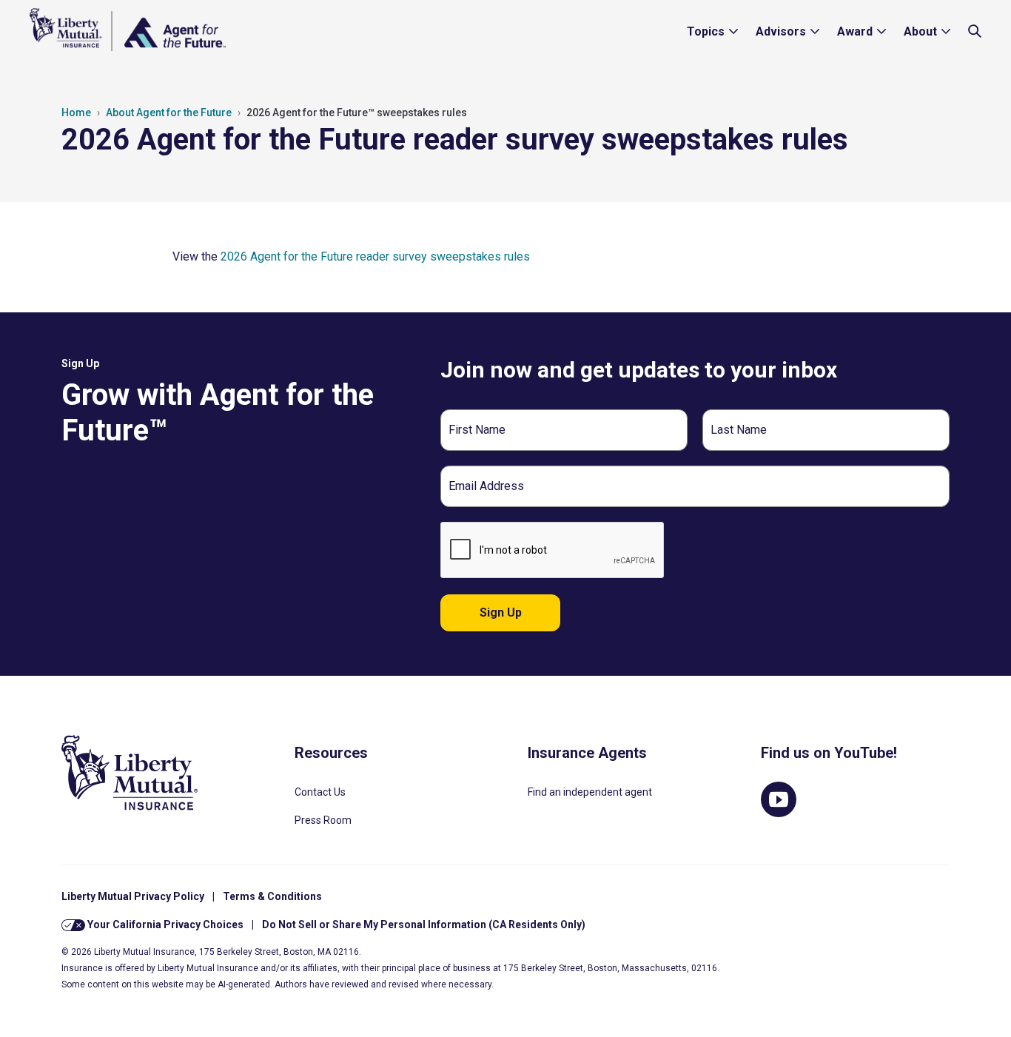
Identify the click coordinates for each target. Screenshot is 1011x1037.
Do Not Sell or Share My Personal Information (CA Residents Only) (423, 924)
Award (855, 31)
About (920, 31)
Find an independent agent (590, 792)
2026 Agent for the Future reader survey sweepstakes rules (377, 256)
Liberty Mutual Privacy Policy (132, 896)
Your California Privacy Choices (164, 924)
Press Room (323, 820)
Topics (706, 31)
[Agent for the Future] (128, 29)
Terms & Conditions (272, 896)
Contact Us (320, 792)
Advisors (781, 31)
